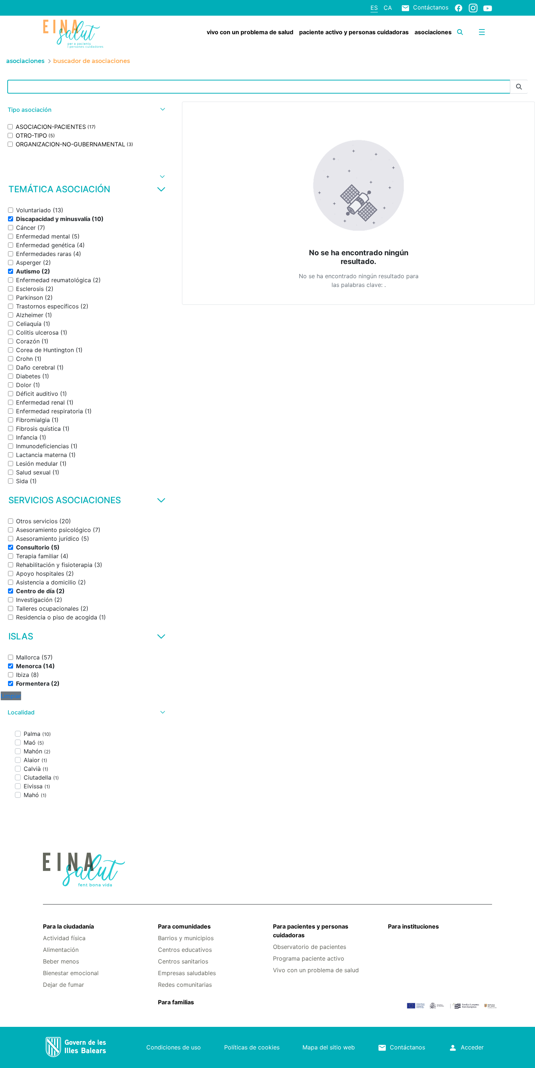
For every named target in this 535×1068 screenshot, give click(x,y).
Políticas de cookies (252, 1047)
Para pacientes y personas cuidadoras (310, 931)
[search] (460, 32)
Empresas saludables (187, 973)
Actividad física (64, 938)
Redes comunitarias (185, 984)
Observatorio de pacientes (309, 946)
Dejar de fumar (63, 984)
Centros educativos (185, 949)
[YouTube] (487, 8)
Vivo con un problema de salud (316, 970)
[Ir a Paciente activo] (80, 33)
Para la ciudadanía (68, 926)
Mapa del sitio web (328, 1047)
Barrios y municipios (186, 938)
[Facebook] (458, 7)
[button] (85, 110)
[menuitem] (250, 32)
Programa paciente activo (308, 958)
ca (388, 7)
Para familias (176, 1002)
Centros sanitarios (183, 961)
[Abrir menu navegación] (482, 32)
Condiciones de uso (173, 1047)
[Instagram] (473, 7)
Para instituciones (413, 926)
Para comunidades (184, 926)
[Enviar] (519, 87)
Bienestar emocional (71, 973)
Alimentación (61, 949)
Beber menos (61, 961)
